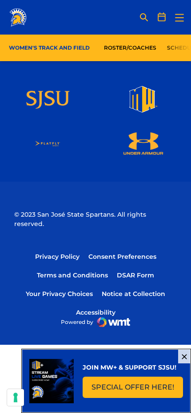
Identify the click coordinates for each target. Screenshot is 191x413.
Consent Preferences (122, 257)
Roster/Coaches (130, 47)
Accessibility (95, 312)
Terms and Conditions (72, 275)
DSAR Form (135, 275)
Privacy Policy (57, 257)
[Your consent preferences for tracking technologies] (15, 397)
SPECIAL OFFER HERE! (137, 390)
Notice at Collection (133, 294)
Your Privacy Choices (59, 294)
